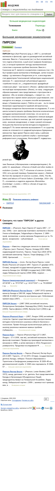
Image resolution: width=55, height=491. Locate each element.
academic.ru (10, 4)
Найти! (49, 14)
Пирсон (6, 246)
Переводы (40, 26)
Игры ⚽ (40, 30)
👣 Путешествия (6, 404)
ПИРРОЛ (10, 203)
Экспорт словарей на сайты (10, 408)
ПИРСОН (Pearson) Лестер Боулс (17, 291)
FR (51, 2)
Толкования (15, 26)
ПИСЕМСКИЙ (45, 203)
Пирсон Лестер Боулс (12, 353)
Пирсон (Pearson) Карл (13, 316)
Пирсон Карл (8, 335)
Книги (14, 30)
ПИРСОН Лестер (10, 262)
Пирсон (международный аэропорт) (19, 280)
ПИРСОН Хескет (10, 303)
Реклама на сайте (28, 400)
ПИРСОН (6, 228)
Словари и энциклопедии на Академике (22, 9)
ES (47, 2)
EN (37, 2)
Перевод (18, 47)
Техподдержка (16, 400)
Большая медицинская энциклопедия (27, 21)
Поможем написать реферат (25, 199)
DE (42, 2)
